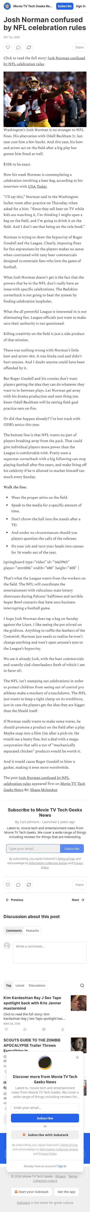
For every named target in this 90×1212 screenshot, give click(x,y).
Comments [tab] (14, 931)
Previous (17, 900)
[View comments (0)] (18, 47)
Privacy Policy (47, 1154)
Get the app (66, 1192)
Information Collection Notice (59, 1149)
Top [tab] (8, 985)
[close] (77, 1057)
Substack (23, 1203)
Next (75, 900)
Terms (72, 1176)
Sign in (81, 6)
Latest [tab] (20, 985)
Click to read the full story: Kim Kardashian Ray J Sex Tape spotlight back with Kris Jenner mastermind (33, 1016)
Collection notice (45, 1181)
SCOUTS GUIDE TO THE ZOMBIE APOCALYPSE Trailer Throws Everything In (32, 1045)
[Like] (7, 47)
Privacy (60, 1176)
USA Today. (37, 186)
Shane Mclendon (43, 790)
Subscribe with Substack (48, 1135)
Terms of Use (69, 1145)
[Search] (82, 985)
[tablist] (22, 930)
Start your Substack (33, 1192)
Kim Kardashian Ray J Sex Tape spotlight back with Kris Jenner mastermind (32, 1003)
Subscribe (65, 6)
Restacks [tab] (32, 931)
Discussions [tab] (37, 985)
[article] (45, 1013)
